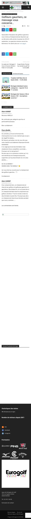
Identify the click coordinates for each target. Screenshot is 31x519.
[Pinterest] (11, 29)
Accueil (3, 11)
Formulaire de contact (8, 503)
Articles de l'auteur (18, 73)
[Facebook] (3, 29)
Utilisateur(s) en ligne (8, 411)
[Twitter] (7, 29)
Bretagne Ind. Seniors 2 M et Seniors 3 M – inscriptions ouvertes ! (20, 96)
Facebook (7, 430)
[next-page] (5, 102)
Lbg (4, 26)
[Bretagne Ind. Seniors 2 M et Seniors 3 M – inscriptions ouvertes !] (6, 96)
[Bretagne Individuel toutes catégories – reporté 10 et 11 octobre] (6, 88)
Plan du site (19, 512)
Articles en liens (7, 73)
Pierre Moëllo (6, 130)
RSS (6, 427)
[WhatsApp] (14, 29)
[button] (2, 7)
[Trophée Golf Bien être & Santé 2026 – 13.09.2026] (6, 80)
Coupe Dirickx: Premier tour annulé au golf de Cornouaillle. (23, 65)
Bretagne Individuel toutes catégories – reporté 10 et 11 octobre (19, 88)
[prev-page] (3, 102)
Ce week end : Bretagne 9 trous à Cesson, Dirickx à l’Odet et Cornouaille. (8, 65)
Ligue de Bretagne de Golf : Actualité (15, 11)
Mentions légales (11, 512)
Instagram (7, 433)
